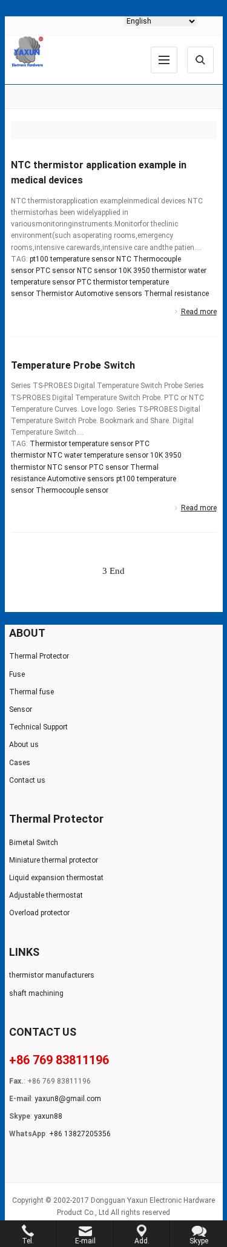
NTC (123, 259)
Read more (199, 312)
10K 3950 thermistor (152, 270)
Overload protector (39, 913)
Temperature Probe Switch (73, 365)
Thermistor (54, 293)
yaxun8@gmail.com (68, 1098)
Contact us (27, 780)
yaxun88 (48, 1116)
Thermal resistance (176, 293)
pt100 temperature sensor (72, 259)
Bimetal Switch (33, 842)
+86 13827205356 (80, 1134)
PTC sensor (55, 270)
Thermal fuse (31, 692)
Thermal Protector (39, 656)
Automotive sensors (108, 293)
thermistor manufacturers (51, 975)
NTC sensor (97, 270)
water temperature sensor (106, 455)
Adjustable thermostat (46, 895)
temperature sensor (101, 443)
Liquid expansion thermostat (56, 878)
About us (24, 744)
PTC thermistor (102, 282)
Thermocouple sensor (72, 490)
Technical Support (38, 727)
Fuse (17, 674)
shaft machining (36, 993)
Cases (19, 762)
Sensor (20, 709)
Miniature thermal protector (53, 860)
